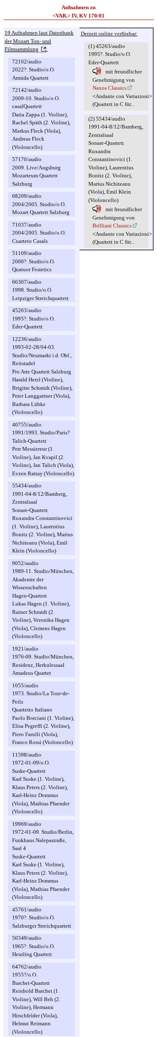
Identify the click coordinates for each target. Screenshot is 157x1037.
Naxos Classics (109, 88)
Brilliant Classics (112, 225)
